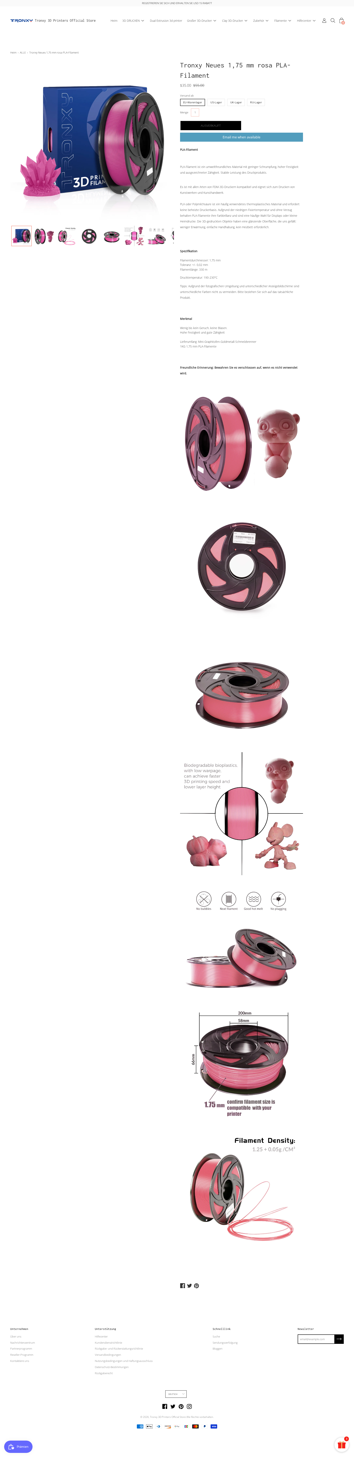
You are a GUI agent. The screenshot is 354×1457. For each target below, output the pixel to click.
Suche (216, 1336)
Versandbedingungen (108, 1355)
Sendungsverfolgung (225, 1342)
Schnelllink (222, 1329)
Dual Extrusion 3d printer (166, 21)
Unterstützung (105, 1329)
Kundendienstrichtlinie (108, 1342)
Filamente (280, 21)
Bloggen (217, 1348)
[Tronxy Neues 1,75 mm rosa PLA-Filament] (21, 236)
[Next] (164, 142)
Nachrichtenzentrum (22, 1342)
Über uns (15, 1336)
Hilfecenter (304, 21)
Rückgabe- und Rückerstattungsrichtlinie (119, 1348)
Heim (114, 21)
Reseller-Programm (21, 1355)
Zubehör (258, 21)
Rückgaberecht (104, 1373)
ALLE (23, 52)
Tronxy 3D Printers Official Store (65, 20)
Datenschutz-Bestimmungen (112, 1367)
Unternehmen (19, 1329)
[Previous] (20, 142)
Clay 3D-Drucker (232, 21)
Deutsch (172, 1394)
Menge (184, 112)
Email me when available (241, 137)
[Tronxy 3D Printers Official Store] (21, 20)
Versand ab (187, 95)
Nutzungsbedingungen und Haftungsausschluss (124, 1361)
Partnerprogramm (21, 1348)
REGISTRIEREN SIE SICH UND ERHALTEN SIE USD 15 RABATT (177, 3)
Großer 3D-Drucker (199, 21)
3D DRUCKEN (131, 21)
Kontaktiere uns (19, 1361)
